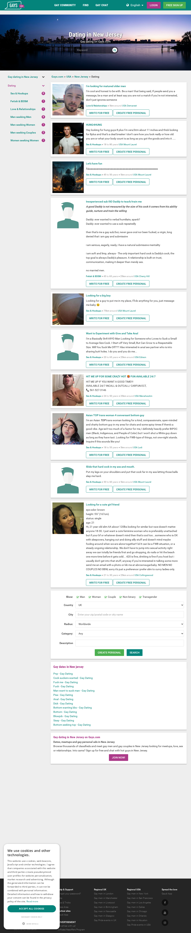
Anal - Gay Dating (63, 699)
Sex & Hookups (19, 93)
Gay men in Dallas (136, 907)
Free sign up (174, 5)
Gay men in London (103, 893)
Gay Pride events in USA (139, 924)
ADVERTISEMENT (67, 922)
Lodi (140, 447)
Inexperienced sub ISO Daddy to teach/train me (114, 201)
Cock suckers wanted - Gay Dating (73, 677)
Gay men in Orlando (137, 916)
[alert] (32, 886)
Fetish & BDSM (19, 101)
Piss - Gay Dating (63, 694)
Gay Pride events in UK (105, 920)
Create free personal (131, 112)
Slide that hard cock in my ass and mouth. (110, 466)
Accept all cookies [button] (31, 908)
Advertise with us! (67, 926)
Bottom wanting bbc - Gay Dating (72, 707)
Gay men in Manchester (105, 898)
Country (68, 605)
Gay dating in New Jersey (23, 76)
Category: (67, 633)
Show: (69, 596)
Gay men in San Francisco (140, 898)
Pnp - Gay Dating (63, 673)
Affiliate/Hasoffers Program (71, 929)
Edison (142, 357)
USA (124, 105)
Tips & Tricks (64, 902)
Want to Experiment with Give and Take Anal (112, 333)
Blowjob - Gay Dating (65, 716)
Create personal (109, 652)
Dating (12, 85)
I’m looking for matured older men (106, 86)
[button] (31, 924)
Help (60, 898)
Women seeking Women (24, 140)
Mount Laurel (130, 144)
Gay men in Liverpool (104, 902)
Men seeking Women (22, 124)
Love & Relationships (22, 109)
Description (66, 643)
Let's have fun (94, 163)
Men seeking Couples (23, 132)
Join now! (118, 757)
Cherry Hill (144, 276)
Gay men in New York (137, 893)
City (70, 614)
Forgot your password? (69, 893)
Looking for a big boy (98, 295)
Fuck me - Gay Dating (65, 682)
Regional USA (134, 889)
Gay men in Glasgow (104, 916)
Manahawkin (145, 396)
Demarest (132, 105)
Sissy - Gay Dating (63, 720)
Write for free (99, 112)
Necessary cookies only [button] (31, 917)
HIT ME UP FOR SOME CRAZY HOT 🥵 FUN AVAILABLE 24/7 (121, 376)
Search (135, 652)
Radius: (68, 624)
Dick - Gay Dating (63, 703)
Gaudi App (63, 914)
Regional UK (100, 889)
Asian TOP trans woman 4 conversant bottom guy (115, 415)
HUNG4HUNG (94, 124)
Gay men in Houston (137, 920)
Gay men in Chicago (137, 911)
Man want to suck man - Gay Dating (74, 690)
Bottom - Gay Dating (65, 711)
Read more (32, 901)
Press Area (63, 907)
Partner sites (64, 911)
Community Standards (25, 929)
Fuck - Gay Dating (63, 686)
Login (154, 5)
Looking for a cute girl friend (102, 504)
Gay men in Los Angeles (139, 902)
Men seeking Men (20, 116)
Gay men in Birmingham (106, 907)
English (135, 5)
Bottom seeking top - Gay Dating (72, 724)
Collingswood (146, 575)
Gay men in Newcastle (105, 911)
